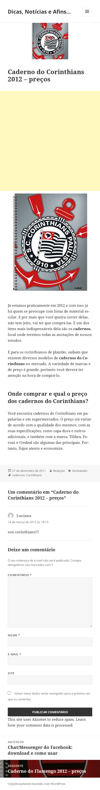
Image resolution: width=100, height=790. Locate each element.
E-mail (14, 654)
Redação (59, 471)
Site (11, 673)
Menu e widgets (87, 16)
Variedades (79, 471)
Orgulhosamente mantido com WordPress (36, 784)
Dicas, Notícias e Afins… (39, 11)
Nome (14, 635)
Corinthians (34, 475)
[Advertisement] (50, 141)
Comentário (20, 575)
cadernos (18, 475)
